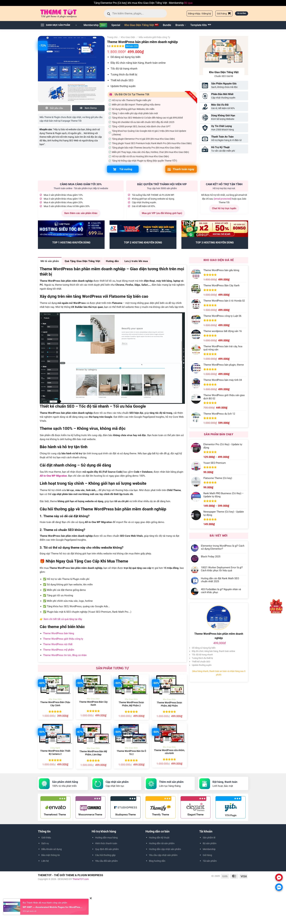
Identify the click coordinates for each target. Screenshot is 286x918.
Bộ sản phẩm (209, 843)
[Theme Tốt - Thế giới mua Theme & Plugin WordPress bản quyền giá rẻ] (63, 13)
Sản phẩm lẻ (209, 837)
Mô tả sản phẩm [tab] (50, 261)
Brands (179, 25)
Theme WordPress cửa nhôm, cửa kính (169, 752)
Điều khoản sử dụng (51, 849)
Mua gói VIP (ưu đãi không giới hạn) (162, 213)
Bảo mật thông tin (50, 855)
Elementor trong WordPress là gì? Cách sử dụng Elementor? (222, 547)
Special (115, 25)
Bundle (167, 25)
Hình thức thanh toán (106, 843)
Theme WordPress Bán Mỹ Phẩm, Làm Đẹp (93, 753)
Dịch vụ (45, 843)
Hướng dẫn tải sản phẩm (161, 843)
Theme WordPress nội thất (57, 644)
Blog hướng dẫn (157, 861)
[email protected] (222, 198)
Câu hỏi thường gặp (105, 855)
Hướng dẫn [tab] (112, 261)
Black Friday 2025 (210, 556)
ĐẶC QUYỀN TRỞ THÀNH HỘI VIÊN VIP (162, 184)
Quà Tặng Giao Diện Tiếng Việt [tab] (82, 261)
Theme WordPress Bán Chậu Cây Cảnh (55, 704)
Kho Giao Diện (128, 37)
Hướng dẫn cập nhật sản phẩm (165, 849)
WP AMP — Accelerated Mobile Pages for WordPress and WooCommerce (53, 907)
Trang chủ (112, 37)
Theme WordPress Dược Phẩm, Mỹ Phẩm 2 (131, 704)
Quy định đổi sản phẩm (107, 849)
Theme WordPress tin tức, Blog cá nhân (65, 655)
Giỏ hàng (207, 855)
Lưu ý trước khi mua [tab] (136, 261)
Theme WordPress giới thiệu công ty (63, 638)
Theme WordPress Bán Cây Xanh (93, 703)
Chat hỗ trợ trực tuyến (224, 208)
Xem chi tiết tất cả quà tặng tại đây (63, 619)
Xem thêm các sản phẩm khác (80, 213)
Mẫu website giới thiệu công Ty (154, 37)
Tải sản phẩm (210, 861)
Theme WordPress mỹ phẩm (58, 649)
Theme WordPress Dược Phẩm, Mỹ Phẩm (169, 704)
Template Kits (198, 25)
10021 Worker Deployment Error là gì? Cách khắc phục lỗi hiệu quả (222, 569)
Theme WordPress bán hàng (58, 633)
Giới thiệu (46, 837)
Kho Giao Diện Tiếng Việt (139, 25)
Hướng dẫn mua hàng (106, 837)
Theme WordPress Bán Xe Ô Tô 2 (131, 753)
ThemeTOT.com (80, 879)
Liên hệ (45, 861)
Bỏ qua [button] (188, 2)
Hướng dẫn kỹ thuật (159, 837)
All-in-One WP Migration (53, 475)
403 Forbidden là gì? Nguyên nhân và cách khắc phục (221, 591)
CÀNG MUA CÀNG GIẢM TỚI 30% (81, 184)
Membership (91, 25)
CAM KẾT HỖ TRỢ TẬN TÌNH (224, 184)
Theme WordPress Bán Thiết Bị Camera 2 (55, 752)
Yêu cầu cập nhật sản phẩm (163, 855)
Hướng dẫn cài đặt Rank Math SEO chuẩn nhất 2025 (220, 580)
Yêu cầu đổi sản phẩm (106, 861)
